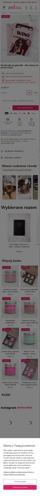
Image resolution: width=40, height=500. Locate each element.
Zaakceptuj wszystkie (20, 487)
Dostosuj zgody (20, 481)
